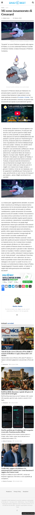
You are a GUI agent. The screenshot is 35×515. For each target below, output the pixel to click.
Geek (7, 7)
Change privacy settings (28, 513)
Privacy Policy (17, 491)
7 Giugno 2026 (18, 441)
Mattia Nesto (6, 18)
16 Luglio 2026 (14, 364)
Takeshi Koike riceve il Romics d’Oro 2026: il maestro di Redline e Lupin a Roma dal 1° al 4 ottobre (16, 353)
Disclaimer (25, 491)
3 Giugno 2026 (18, 481)
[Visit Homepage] (17, 2)
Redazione (5, 364)
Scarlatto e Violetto (23, 97)
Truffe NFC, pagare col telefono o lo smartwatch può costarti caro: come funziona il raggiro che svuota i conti (17, 470)
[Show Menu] (2, 2)
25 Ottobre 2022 (17, 18)
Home (2, 7)
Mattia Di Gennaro (7, 441)
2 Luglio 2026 (14, 402)
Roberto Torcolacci (7, 481)
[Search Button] (33, 2)
